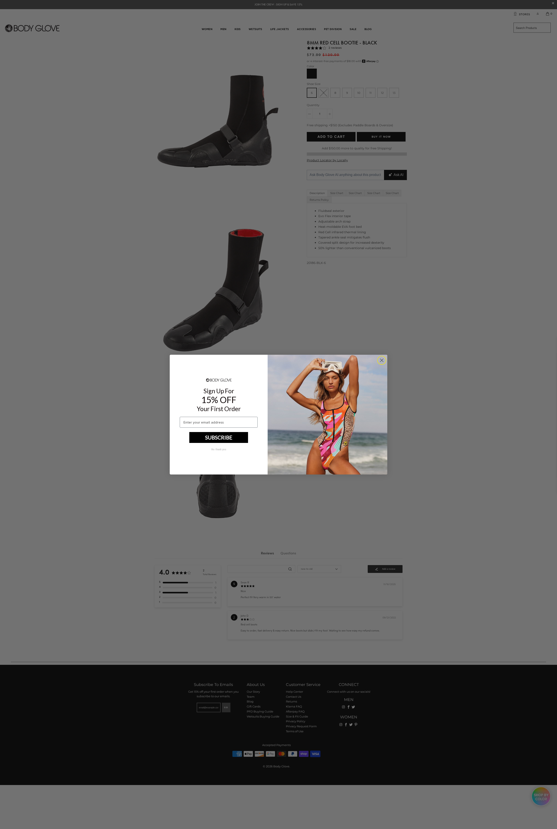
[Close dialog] (382, 360)
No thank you (218, 449)
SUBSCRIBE (218, 437)
